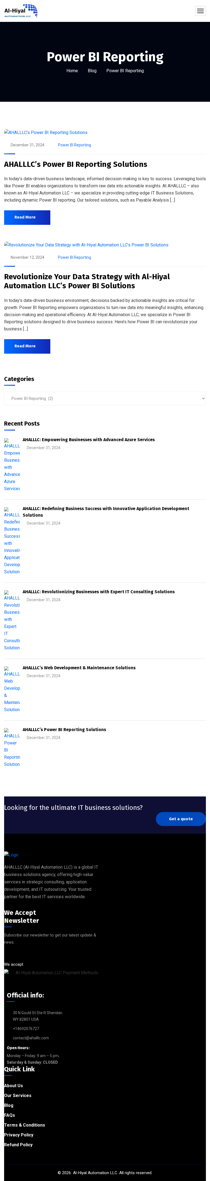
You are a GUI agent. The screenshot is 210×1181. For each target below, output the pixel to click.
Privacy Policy (18, 1135)
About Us (13, 1085)
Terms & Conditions (24, 1125)
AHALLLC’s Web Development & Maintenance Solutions (79, 667)
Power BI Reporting (74, 145)
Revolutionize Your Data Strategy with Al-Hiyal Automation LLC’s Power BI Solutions (87, 281)
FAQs (9, 1115)
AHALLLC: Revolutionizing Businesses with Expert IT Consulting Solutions (99, 591)
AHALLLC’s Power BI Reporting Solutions (75, 164)
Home (72, 70)
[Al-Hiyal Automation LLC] (20, 11)
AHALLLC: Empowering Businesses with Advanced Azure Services (89, 439)
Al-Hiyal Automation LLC (94, 1172)
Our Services (17, 1095)
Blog (92, 70)
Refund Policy (18, 1144)
